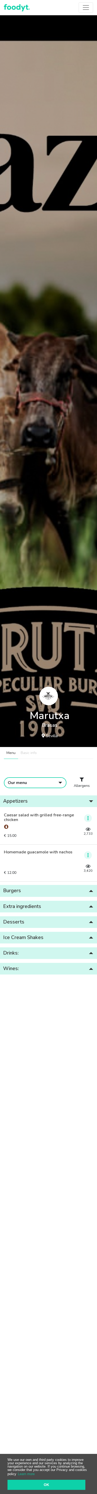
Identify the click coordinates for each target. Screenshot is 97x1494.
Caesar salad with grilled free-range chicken (39, 817)
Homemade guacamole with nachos (38, 852)
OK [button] (46, 1485)
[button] (48, 801)
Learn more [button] (26, 1474)
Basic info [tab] (29, 752)
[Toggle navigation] (86, 7)
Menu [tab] (11, 752)
